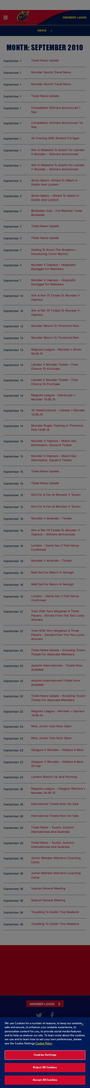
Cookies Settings (45, 1054)
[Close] (83, 1025)
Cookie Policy (44, 1043)
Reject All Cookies (45, 1067)
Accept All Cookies (45, 1080)
